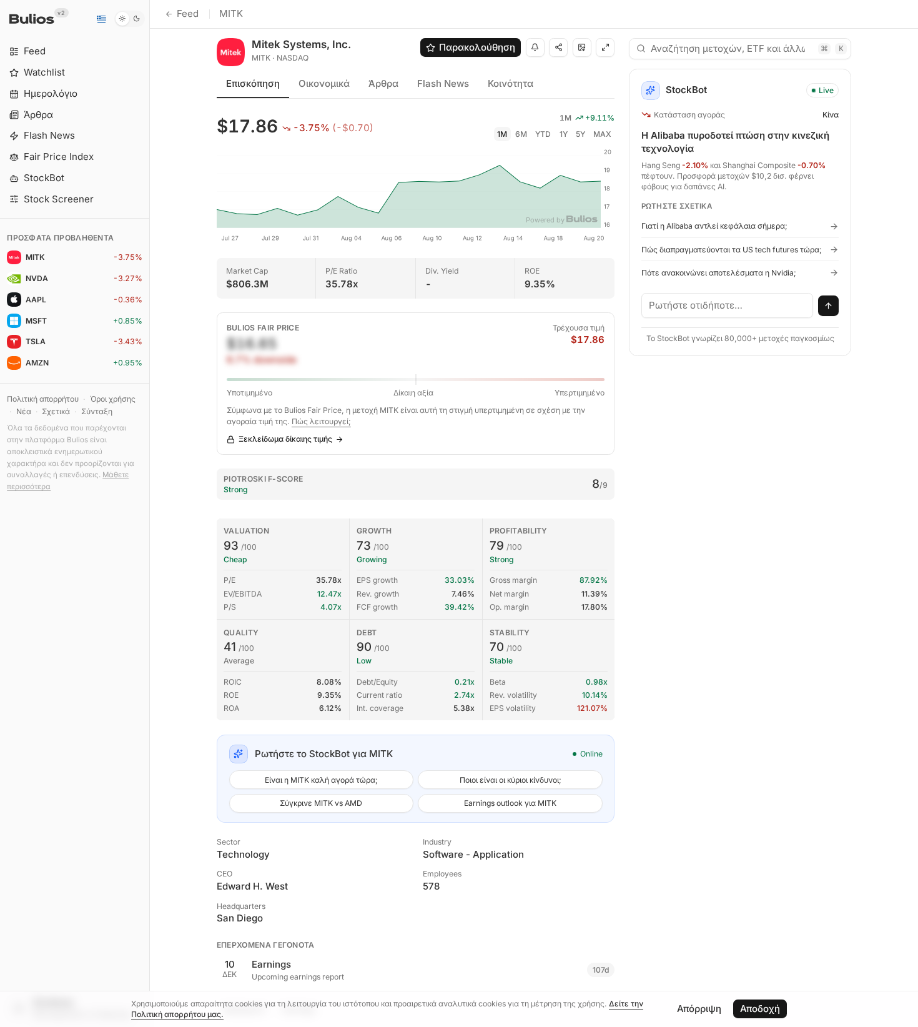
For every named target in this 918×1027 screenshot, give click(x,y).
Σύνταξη (96, 411)
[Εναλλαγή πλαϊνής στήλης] (149, 513)
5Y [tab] (580, 134)
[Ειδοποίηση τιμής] (535, 47)
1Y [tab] (564, 134)
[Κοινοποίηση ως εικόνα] (582, 47)
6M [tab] (521, 134)
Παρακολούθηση (477, 47)
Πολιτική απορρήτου (43, 399)
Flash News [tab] (443, 83)
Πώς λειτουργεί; (321, 421)
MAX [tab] (602, 134)
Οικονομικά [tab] (324, 83)
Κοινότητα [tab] (510, 83)
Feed (188, 13)
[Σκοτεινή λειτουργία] (129, 19)
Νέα (23, 411)
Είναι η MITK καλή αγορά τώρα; (321, 780)
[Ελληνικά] (101, 19)
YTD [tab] (543, 134)
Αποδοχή (760, 1009)
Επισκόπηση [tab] (253, 83)
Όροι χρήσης (113, 399)
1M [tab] (502, 134)
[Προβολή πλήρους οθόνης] (605, 47)
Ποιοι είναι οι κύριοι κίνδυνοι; (510, 780)
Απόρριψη (699, 1009)
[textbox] (727, 305)
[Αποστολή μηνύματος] (828, 306)
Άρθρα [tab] (383, 83)
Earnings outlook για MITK (510, 803)
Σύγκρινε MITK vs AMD (321, 803)
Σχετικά (56, 411)
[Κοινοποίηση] (558, 47)
